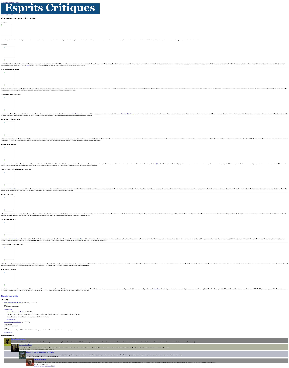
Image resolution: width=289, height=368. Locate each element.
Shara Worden (157, 289)
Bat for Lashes (75, 113)
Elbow (157, 163)
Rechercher (3, 2)
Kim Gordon (130, 113)
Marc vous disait (13, 238)
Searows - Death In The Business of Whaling (40, 352)
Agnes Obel (13, 188)
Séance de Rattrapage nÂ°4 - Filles (12, 302)
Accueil (2, 14)
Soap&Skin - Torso (40, 359)
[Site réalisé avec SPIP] (53, 366)
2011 (12, 14)
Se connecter (43, 366)
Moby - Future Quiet (25, 345)
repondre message (8, 309)
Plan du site (36, 366)
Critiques (8, 2)
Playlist (12, 2)
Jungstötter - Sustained (18, 339)
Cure (28, 65)
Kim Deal (123, 113)
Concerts (17, 2)
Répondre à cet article (9, 296)
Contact (49, 366)
